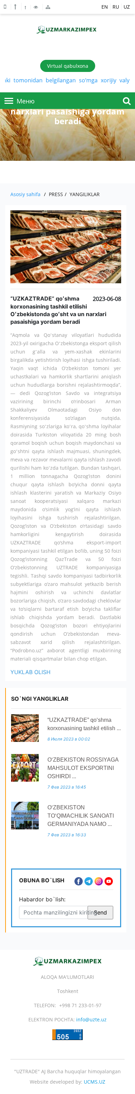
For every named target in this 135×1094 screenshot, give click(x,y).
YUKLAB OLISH (30, 672)
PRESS (56, 194)
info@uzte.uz (91, 1019)
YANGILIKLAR (85, 194)
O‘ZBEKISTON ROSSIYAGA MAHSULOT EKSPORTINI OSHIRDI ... (82, 768)
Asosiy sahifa (25, 194)
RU (115, 6)
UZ (127, 6)
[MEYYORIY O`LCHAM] (26, 7)
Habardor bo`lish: (42, 899)
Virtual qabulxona (67, 66)
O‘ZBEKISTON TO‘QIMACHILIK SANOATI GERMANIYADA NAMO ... (80, 816)
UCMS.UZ (94, 1081)
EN (104, 6)
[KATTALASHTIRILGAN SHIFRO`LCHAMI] (16, 6)
